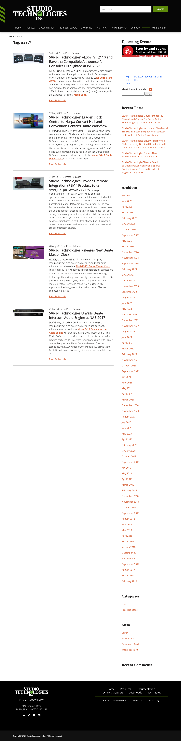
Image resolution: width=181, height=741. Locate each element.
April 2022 (127, 342)
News (125, 604)
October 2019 (129, 456)
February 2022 (129, 354)
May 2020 (127, 433)
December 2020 (130, 405)
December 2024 (130, 252)
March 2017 (128, 575)
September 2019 (130, 462)
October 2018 (129, 507)
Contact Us (137, 700)
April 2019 (127, 479)
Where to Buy (159, 27)
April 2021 (127, 394)
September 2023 (130, 291)
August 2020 (128, 416)
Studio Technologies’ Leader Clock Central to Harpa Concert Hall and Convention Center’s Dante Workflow (78, 121)
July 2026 (126, 195)
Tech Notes (101, 27)
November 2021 (130, 359)
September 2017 (130, 564)
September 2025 (130, 235)
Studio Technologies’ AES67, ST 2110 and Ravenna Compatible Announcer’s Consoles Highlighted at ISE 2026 (81, 61)
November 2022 (130, 325)
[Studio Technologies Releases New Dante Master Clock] (28, 251)
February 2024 (129, 269)
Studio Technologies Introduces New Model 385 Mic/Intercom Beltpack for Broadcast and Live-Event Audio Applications (145, 132)
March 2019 (128, 484)
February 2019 (129, 490)
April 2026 (127, 206)
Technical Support (68, 27)
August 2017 (128, 569)
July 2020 (126, 422)
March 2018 (128, 541)
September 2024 (130, 263)
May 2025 (127, 240)
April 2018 (127, 535)
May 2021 (127, 388)
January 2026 (128, 223)
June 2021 (127, 382)
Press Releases (73, 53)
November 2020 (130, 411)
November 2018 (130, 501)
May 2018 (127, 530)
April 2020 (127, 439)
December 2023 (130, 280)
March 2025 (128, 246)
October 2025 (129, 229)
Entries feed (128, 638)
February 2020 (129, 445)
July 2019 (126, 467)
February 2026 (129, 218)
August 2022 (128, 331)
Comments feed (130, 644)
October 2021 (129, 365)
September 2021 (130, 371)
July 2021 (126, 377)
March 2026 (128, 212)
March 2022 (128, 348)
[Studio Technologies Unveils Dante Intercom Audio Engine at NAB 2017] (28, 311)
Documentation (46, 27)
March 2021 (128, 399)
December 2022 (130, 320)
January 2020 (128, 450)
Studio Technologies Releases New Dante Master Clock (81, 252)
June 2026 (127, 201)
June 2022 (127, 337)
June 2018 (127, 524)
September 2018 (130, 513)
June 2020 (127, 428)
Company (135, 27)
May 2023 (127, 308)
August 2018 (128, 518)
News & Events (119, 27)
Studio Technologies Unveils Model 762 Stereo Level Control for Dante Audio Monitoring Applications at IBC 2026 (142, 119)
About (106, 700)
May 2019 (127, 473)
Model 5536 (80, 94)
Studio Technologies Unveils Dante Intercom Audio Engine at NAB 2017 (77, 315)
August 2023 (128, 297)
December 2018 (130, 496)
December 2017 (130, 552)
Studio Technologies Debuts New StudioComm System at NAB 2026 (140, 155)
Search (148, 94)
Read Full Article (57, 100)
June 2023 (127, 303)
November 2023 (130, 286)
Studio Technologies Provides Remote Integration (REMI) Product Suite (78, 183)
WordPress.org (130, 649)
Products (30, 27)
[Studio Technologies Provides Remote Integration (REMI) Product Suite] (28, 182)
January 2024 (128, 274)
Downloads (86, 27)
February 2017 (129, 581)
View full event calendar (134, 89)
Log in (125, 632)
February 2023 (129, 314)
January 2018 (128, 547)
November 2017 (130, 558)
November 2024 (130, 257)
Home (18, 27)
